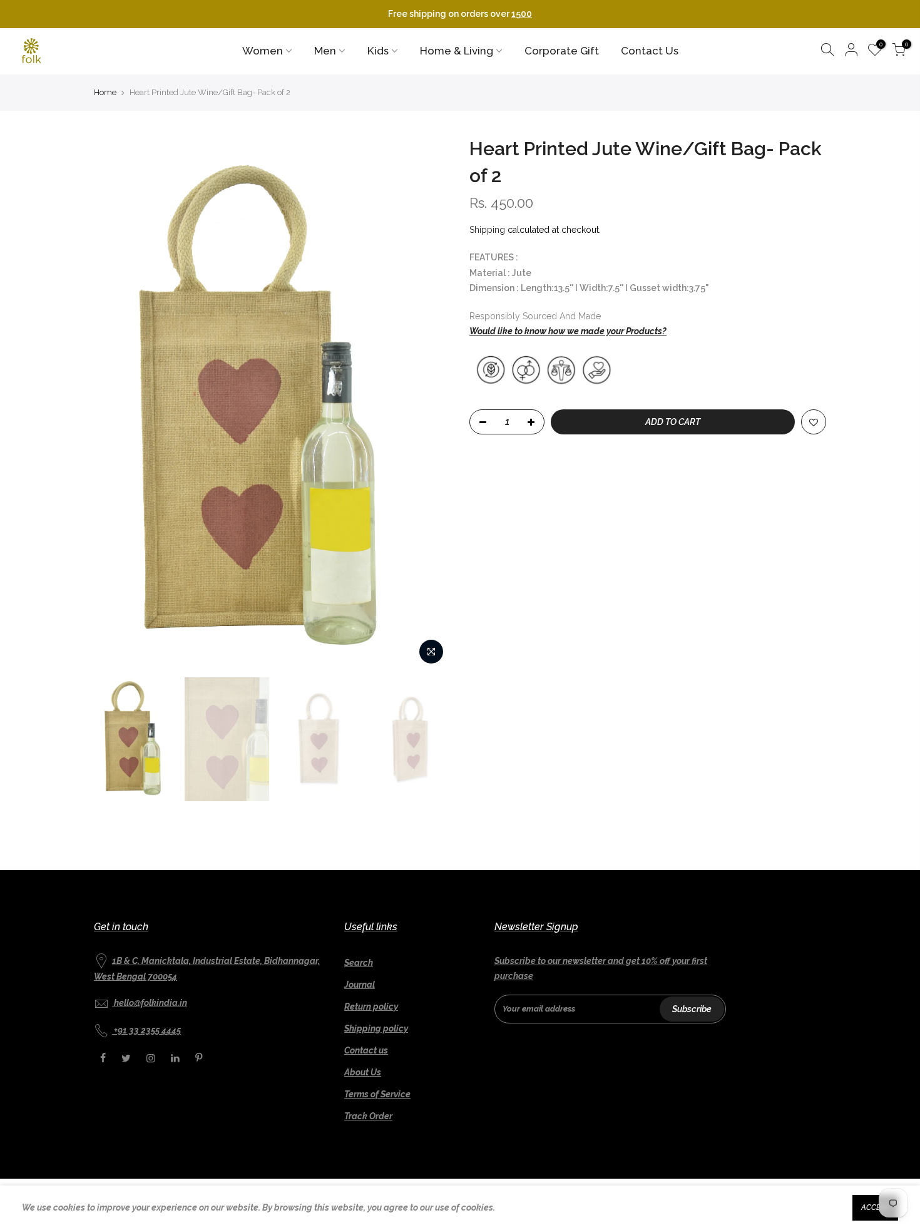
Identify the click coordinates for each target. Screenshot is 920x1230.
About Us (362, 1072)
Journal (359, 985)
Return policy (371, 1007)
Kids (378, 50)
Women (262, 50)
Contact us (366, 1050)
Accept (875, 1207)
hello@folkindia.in (150, 1003)
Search (358, 963)
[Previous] (116, 404)
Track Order (368, 1116)
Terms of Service (377, 1094)
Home (105, 92)
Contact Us (649, 50)
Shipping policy (376, 1028)
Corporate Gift (561, 50)
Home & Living (456, 50)
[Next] (428, 404)
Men (325, 50)
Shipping (487, 230)
